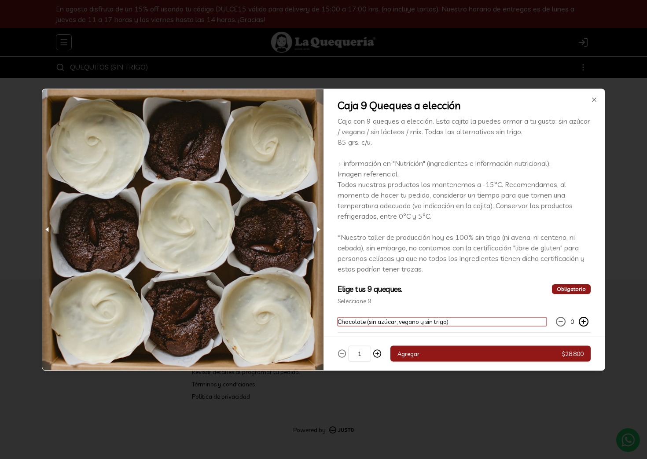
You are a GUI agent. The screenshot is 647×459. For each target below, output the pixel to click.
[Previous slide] (47, 229)
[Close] (594, 99)
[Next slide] (318, 229)
